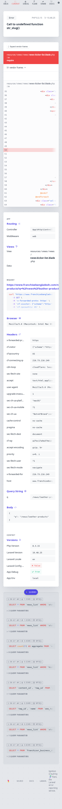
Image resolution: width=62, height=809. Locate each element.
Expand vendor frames (19, 47)
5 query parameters (18, 715)
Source (20, 781)
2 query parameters (18, 611)
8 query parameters (18, 652)
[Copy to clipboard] (52, 229)
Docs (31, 781)
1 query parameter (18, 631)
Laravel (43, 781)
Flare (54, 777)
